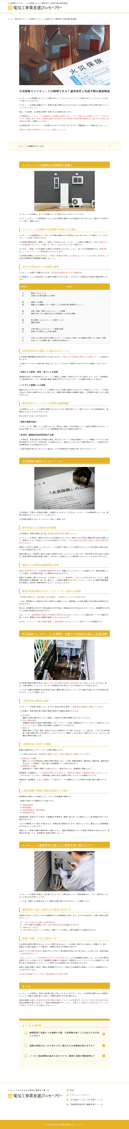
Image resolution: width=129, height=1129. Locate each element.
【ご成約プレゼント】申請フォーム (86, 1099)
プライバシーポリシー (80, 1095)
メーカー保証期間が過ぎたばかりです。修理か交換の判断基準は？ (62, 1055)
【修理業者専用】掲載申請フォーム (86, 1104)
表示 (65, 146)
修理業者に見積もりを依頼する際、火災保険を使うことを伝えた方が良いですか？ (64, 1034)
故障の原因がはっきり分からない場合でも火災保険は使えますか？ (62, 1045)
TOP (72, 1090)
